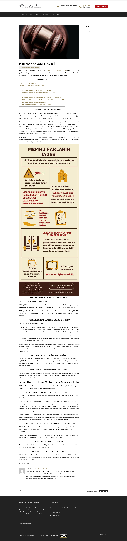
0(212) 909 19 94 (87, 6)
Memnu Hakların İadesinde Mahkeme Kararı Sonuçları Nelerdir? (38, 95)
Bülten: (21, 491)
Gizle (45, 79)
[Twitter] (100, 491)
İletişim (56, 14)
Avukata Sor (102, 6)
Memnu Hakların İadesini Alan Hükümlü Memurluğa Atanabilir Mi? (41, 97)
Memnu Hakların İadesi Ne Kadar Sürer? (34, 102)
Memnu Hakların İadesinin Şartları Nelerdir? (32, 88)
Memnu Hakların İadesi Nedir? (29, 83)
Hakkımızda (46, 14)
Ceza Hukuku (25, 463)
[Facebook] (103, 491)
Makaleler (34, 14)
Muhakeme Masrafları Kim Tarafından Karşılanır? (37, 104)
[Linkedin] (106, 491)
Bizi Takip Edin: (92, 491)
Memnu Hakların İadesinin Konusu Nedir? (32, 85)
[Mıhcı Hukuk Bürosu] (30, 5)
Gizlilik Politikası (104, 534)
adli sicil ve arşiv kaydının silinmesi (57, 70)
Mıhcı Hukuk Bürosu (41, 468)
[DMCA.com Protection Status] (63, 535)
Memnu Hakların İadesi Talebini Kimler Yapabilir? (37, 90)
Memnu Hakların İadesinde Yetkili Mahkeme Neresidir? (38, 92)
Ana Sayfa (24, 14)
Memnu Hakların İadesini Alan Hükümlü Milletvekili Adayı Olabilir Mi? (43, 99)
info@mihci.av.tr (57, 515)
